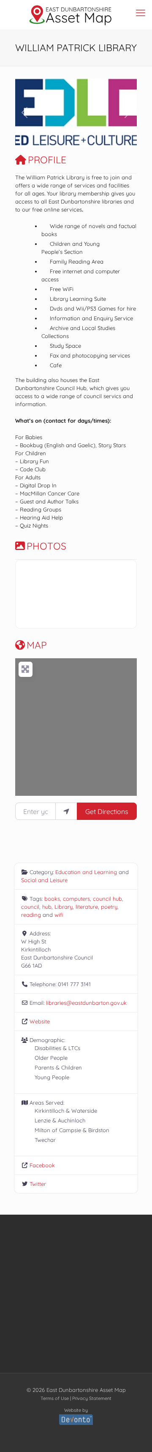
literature (87, 906)
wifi (58, 914)
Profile (47, 160)
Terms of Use (55, 1398)
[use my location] (66, 811)
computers (76, 898)
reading (31, 914)
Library (63, 906)
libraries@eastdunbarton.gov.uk (86, 1002)
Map (37, 645)
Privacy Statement (91, 1398)
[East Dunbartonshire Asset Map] (71, 14)
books (52, 898)
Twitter (38, 1183)
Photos (46, 546)
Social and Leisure (44, 880)
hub (47, 906)
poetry (109, 906)
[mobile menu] (140, 13)
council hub (107, 898)
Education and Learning (86, 872)
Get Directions (106, 811)
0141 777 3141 (74, 984)
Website (40, 1021)
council (30, 906)
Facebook (42, 1165)
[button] (24, 112)
